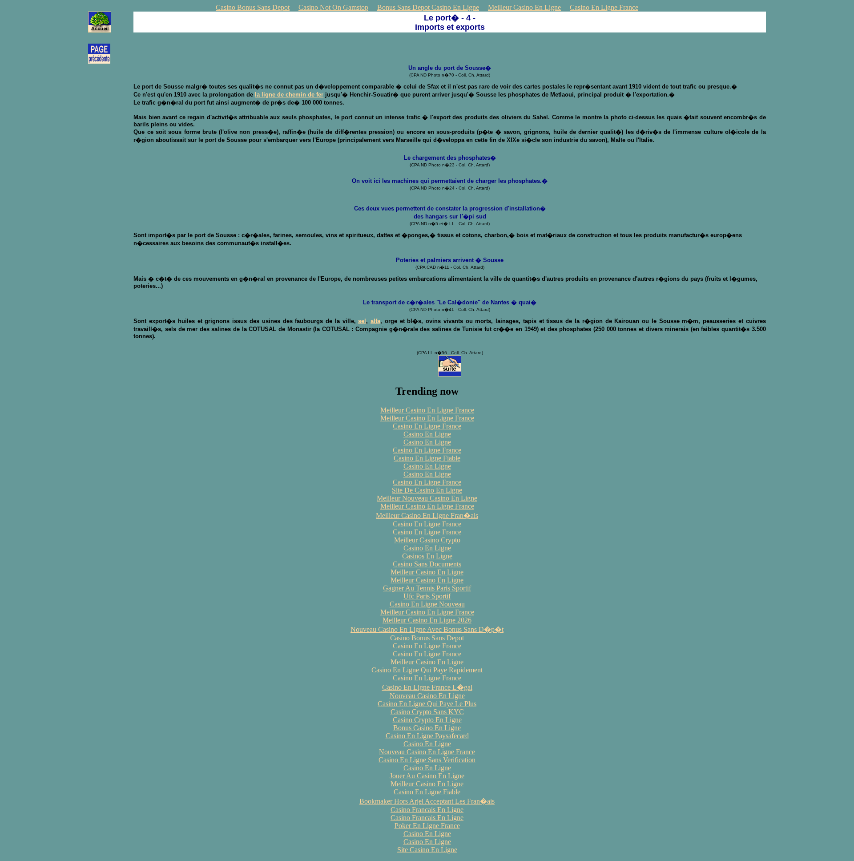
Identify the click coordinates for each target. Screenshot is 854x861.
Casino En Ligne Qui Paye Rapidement (427, 670)
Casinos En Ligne (427, 556)
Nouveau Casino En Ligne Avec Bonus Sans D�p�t (427, 629)
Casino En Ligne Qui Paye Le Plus (427, 703)
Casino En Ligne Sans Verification (427, 760)
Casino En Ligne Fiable (427, 458)
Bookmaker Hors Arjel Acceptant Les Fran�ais (427, 801)
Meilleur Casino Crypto (427, 540)
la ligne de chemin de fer (289, 94)
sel (362, 321)
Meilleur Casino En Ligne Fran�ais (427, 515)
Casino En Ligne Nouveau (427, 604)
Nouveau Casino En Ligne (427, 695)
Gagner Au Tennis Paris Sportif (427, 588)
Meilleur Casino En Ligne (524, 7)
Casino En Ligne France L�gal (427, 687)
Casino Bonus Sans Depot (253, 7)
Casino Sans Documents (427, 564)
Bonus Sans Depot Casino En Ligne (428, 7)
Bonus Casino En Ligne (427, 728)
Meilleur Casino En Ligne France (427, 410)
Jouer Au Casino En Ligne (427, 776)
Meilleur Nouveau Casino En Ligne (427, 498)
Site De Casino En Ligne (427, 490)
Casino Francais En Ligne (427, 809)
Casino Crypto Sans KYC (427, 711)
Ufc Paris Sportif (427, 596)
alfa (375, 321)
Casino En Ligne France (604, 7)
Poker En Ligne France (427, 825)
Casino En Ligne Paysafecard (427, 736)
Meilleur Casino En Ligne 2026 (427, 620)
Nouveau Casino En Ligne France (427, 752)
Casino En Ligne (427, 434)
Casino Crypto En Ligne (427, 720)
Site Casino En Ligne (427, 849)
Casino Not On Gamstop (333, 7)
